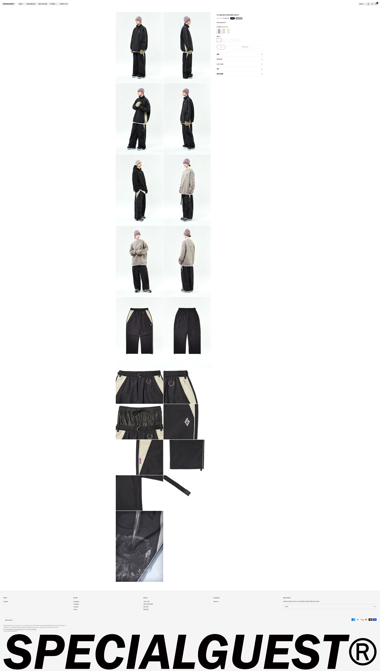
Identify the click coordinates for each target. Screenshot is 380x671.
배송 (218, 69)
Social (75, 598)
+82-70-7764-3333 (31, 629)
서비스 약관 (146, 601)
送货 (218, 54)
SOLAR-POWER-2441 (223, 31)
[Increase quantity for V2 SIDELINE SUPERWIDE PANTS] (223, 47)
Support (5, 601)
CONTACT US (64, 4)
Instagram (76, 601)
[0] (375, 4)
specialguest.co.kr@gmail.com (15, 629)
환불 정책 (145, 609)
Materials (219, 59)
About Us (215, 601)
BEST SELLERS (43, 4)
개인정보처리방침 (148, 604)
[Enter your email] (375, 606)
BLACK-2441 (219, 31)
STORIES (52, 4)
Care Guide (220, 64)
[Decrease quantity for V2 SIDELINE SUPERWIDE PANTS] (218, 47)
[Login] (368, 4)
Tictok (75, 609)
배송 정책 (145, 607)
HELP (5, 598)
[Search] (372, 4)
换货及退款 (220, 74)
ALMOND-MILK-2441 (228, 31)
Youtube (75, 607)
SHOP (20, 4)
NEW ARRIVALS (31, 4)
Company (216, 598)
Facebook (76, 604)
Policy (145, 598)
